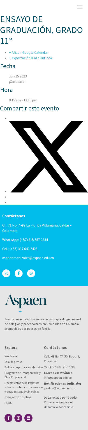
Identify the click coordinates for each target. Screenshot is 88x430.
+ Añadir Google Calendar (28, 52)
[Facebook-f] (19, 273)
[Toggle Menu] (80, 7)
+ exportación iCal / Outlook (31, 58)
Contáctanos (13, 215)
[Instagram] (6, 273)
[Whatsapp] (31, 273)
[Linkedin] (28, 418)
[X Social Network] (48, 191)
